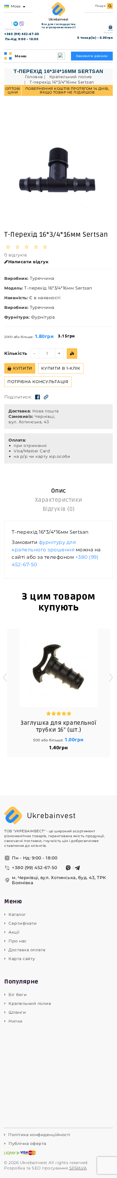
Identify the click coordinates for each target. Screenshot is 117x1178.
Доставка (19, 411)
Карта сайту (22, 958)
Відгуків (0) (59, 509)
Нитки (16, 1021)
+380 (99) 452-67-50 (21, 34)
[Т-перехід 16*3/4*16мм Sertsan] (58, 170)
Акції (14, 932)
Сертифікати (23, 923)
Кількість (15, 353)
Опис (58, 490)
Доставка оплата (27, 950)
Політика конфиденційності (39, 1134)
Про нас (18, 941)
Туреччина (42, 278)
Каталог (17, 914)
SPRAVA (78, 1168)
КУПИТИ (22, 368)
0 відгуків (15, 255)
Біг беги (18, 994)
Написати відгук (28, 261)
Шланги (17, 1012)
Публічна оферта (27, 1143)
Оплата (17, 440)
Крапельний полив (30, 1003)
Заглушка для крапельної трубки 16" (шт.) (58, 726)
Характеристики (58, 500)
